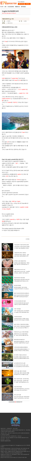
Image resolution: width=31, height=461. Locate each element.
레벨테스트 (17, 7)
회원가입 (22, 1)
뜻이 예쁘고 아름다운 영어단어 (20, 355)
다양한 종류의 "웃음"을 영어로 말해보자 (22, 244)
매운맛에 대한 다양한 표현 (19, 277)
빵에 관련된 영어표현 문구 (19, 339)
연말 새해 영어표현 (18, 386)
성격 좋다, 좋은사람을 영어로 (20, 261)
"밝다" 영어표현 (17, 309)
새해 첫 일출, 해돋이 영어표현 (20, 371)
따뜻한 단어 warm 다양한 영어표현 (21, 332)
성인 (5, 7)
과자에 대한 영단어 (18, 316)
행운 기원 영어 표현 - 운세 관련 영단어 (22, 378)
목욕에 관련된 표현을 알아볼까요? (21, 347)
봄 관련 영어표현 (17, 285)
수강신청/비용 (11, 7)
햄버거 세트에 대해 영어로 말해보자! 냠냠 (22, 293)
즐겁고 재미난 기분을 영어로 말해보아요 (22, 324)
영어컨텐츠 (23, 7)
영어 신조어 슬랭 (17, 394)
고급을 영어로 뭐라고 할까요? (20, 252)
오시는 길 (19, 436)
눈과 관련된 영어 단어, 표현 (19, 363)
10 (20, 402)
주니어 (1, 7)
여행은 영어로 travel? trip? (19, 269)
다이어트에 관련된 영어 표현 (20, 301)
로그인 (19, 1)
